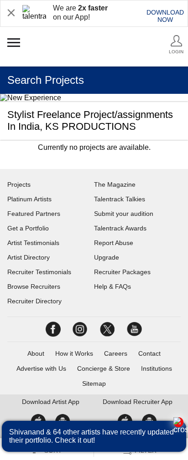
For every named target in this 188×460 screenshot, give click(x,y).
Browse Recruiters (33, 286)
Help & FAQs (112, 286)
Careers (115, 353)
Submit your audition (123, 213)
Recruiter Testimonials (39, 272)
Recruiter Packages (122, 272)
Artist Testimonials (33, 242)
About (35, 353)
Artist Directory (28, 257)
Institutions (156, 368)
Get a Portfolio (28, 228)
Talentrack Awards (120, 228)
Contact (149, 353)
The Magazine (115, 184)
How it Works (74, 353)
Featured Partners (33, 213)
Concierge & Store (103, 368)
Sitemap (94, 383)
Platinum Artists (29, 199)
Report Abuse (113, 242)
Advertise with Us (41, 368)
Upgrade (106, 257)
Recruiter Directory (34, 301)
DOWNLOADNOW (165, 16)
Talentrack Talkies (119, 199)
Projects (19, 184)
